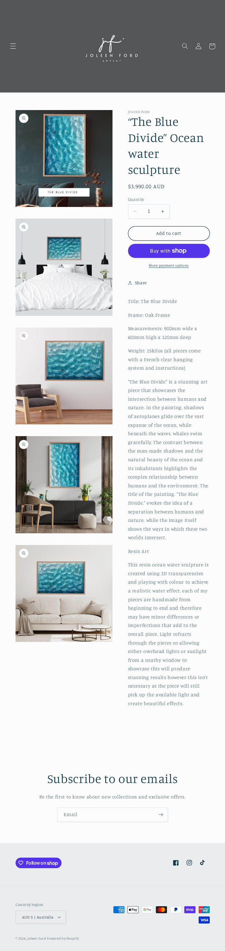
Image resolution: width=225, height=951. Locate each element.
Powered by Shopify (63, 938)
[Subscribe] (161, 815)
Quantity (136, 199)
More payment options (169, 265)
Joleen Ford (37, 938)
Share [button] (141, 282)
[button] (13, 46)
